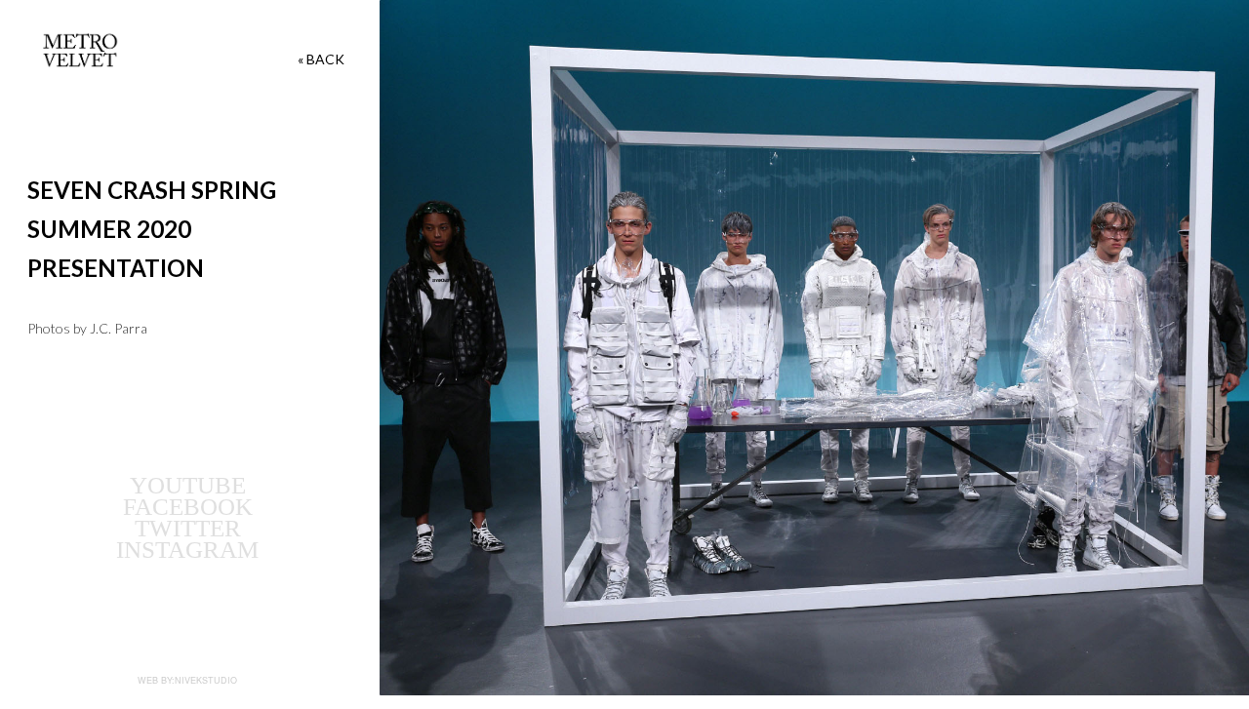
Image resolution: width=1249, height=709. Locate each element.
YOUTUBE (188, 485)
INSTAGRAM (187, 549)
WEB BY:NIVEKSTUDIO (187, 680)
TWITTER (188, 528)
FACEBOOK (188, 506)
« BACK (321, 59)
